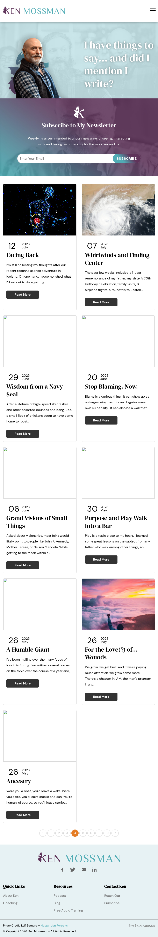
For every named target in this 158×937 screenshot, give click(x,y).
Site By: (134, 925)
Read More (23, 295)
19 (107, 833)
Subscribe (112, 903)
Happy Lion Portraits (54, 925)
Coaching (10, 903)
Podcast (60, 895)
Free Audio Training (68, 910)
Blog (57, 903)
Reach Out (112, 895)
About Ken (11, 895)
